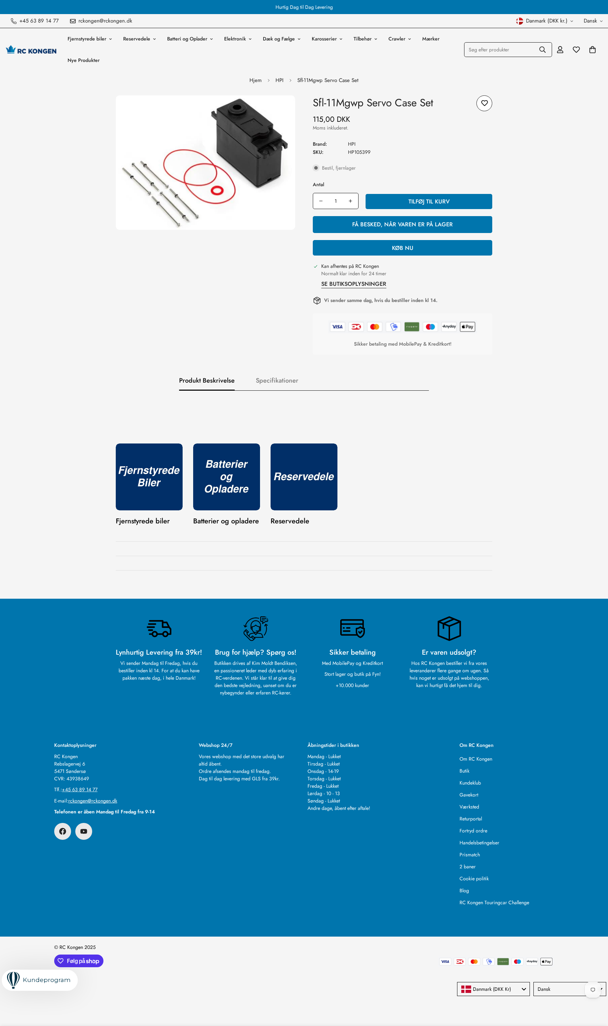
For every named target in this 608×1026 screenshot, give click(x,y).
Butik (464, 770)
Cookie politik (474, 878)
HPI (280, 80)
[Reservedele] (304, 476)
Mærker (430, 38)
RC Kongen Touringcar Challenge (494, 902)
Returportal (471, 818)
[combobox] (493, 989)
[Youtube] (83, 831)
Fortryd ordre (473, 830)
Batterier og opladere (226, 521)
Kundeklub (470, 782)
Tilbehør (363, 38)
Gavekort (469, 794)
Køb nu (402, 248)
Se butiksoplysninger (353, 284)
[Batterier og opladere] (226, 476)
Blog (464, 890)
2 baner (468, 866)
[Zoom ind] (280, 110)
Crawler (396, 38)
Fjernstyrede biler (87, 38)
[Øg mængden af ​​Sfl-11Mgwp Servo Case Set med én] (350, 201)
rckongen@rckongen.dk (92, 800)
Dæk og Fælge (279, 38)
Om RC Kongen (476, 758)
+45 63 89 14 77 (79, 789)
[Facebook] (62, 831)
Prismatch (470, 854)
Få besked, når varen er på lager (402, 224)
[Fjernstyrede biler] (149, 476)
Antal (318, 184)
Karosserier (324, 38)
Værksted (469, 806)
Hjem (255, 80)
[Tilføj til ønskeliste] (484, 103)
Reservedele (136, 38)
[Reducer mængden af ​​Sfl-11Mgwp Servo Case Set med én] (321, 201)
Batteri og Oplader (187, 38)
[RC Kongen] (30, 50)
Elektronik (235, 38)
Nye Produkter (84, 60)
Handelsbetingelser (479, 842)
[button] (592, 50)
